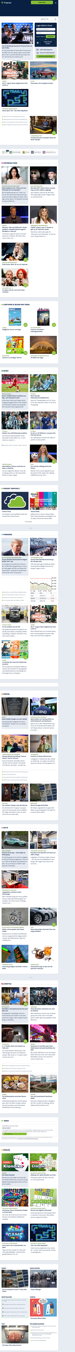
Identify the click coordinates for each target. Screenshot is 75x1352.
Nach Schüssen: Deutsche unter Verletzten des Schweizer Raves (15, 1300)
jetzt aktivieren (8, 1134)
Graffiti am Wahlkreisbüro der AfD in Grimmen (41, 1337)
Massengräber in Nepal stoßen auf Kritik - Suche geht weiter (15, 1312)
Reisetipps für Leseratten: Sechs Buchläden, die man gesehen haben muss (18, 1071)
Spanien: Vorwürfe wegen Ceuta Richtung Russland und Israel (16, 122)
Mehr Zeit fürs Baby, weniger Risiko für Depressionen (14, 1308)
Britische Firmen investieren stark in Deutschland (13, 597)
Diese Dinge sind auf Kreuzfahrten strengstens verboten (14, 1068)
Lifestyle (7, 984)
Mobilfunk (42, 2)
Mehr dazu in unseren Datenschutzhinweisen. (28, 1138)
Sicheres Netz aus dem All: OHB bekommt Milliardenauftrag (15, 592)
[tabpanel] (17, 40)
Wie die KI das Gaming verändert (10, 774)
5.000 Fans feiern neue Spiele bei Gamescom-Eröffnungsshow (15, 780)
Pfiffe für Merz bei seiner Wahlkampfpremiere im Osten (14, 116)
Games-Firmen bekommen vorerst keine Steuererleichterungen (16, 771)
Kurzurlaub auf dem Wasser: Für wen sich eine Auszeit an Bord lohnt (17, 1065)
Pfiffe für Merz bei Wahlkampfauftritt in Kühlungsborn (14, 1315)
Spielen (6, 1150)
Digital (6, 694)
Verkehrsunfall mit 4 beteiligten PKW (39, 1340)
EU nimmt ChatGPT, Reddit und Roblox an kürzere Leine (14, 594)
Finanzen (7, 534)
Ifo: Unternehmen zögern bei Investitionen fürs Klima (14, 600)
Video (6, 1120)
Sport (6, 371)
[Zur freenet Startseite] (6, 1)
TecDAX (33, 601)
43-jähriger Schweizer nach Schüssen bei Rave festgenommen (15, 119)
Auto (5, 827)
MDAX (33, 598)
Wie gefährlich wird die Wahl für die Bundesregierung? (14, 1304)
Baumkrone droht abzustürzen (38, 1330)
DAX (32, 596)
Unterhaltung (10, 163)
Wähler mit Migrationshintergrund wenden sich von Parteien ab (16, 124)
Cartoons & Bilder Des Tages (16, 304)
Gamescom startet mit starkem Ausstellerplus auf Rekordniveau (16, 777)
